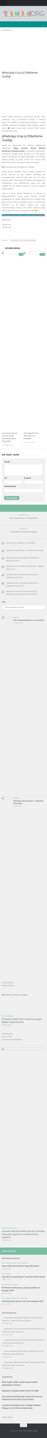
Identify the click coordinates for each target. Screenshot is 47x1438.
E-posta (28, 478)
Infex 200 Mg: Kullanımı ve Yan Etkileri (28, 620)
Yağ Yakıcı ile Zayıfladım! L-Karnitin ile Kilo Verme (23, 1277)
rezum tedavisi (7, 983)
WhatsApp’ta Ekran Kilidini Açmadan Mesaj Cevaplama (23, 215)
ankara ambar (7, 1417)
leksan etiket (7, 1037)
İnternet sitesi (10, 486)
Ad (6, 478)
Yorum (7, 462)
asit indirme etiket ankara (12, 1039)
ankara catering (8, 985)
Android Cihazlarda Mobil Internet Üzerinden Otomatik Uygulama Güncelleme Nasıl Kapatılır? (23, 1234)
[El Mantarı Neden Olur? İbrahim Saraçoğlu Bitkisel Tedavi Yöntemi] (23, 1004)
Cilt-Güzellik (7, 1016)
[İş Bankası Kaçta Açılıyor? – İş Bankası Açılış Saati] (6, 886)
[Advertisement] (23, 53)
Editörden (6, 1263)
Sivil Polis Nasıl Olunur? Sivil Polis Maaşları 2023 (22, 1301)
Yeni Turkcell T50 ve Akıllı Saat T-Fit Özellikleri (31, 435)
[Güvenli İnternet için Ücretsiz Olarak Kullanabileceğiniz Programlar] (12, 341)
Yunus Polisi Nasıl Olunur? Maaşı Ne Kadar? (20, 1266)
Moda (4, 1228)
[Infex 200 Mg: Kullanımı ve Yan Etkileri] (6, 705)
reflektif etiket (7, 1034)
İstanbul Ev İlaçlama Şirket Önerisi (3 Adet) (20, 1391)
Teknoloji (7, 30)
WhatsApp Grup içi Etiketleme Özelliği (23, 240)
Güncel (16, 617)
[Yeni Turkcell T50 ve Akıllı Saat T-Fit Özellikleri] (34, 341)
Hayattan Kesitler (19, 1263)
